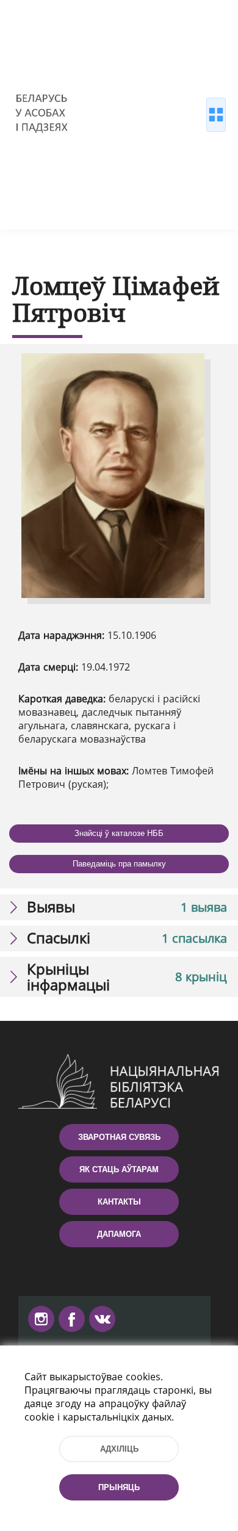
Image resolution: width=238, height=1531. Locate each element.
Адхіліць (119, 1449)
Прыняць (119, 1487)
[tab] (119, 907)
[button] (119, 907)
